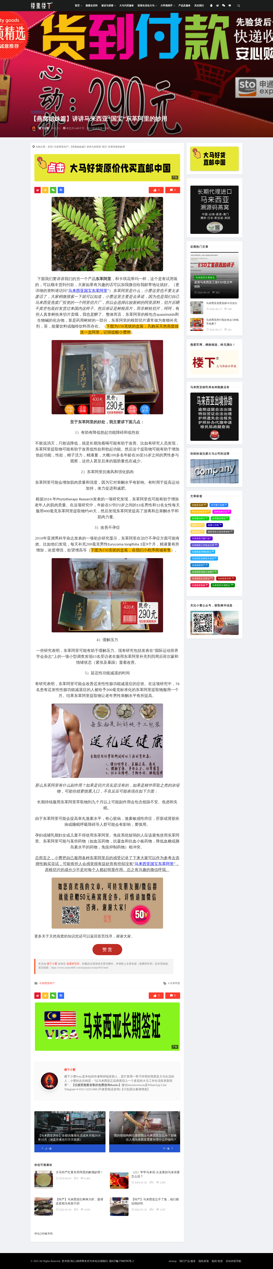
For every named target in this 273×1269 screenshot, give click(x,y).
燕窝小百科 (214, 525)
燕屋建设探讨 (200, 518)
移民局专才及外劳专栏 (220, 531)
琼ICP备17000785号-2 (121, 1261)
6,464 (87, 1178)
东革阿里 (175, 983)
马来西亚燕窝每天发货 (204, 558)
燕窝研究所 (72, 963)
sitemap (173, 1261)
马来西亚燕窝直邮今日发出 (221, 303)
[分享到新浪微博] (37, 190)
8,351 (58, 128)
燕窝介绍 (197, 525)
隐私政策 (204, 1261)
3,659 (87, 1209)
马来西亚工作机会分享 (204, 545)
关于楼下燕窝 (219, 505)
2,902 (163, 1182)
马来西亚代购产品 (201, 538)
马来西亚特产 (38, 111)
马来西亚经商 (226, 578)
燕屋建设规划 (220, 518)
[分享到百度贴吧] (61, 190)
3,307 (163, 1209)
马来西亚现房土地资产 (204, 571)
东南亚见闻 (199, 505)
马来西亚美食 (200, 585)
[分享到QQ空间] (45, 190)
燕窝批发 (197, 531)
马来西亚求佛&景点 (203, 551)
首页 (77, 5)
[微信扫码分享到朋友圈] (53, 190)
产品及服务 (184, 5)
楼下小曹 (44, 128)
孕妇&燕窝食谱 (200, 511)
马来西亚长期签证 (222, 585)
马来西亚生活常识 (202, 578)
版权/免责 (217, 1261)
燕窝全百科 (92, 5)
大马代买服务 (126, 5)
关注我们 (199, 5)
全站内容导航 (233, 1261)
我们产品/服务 (187, 1261)
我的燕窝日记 (222, 511)
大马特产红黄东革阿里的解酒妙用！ (79, 1172)
